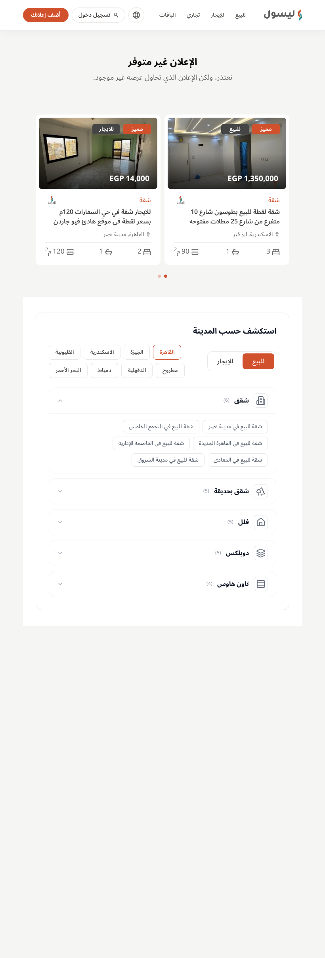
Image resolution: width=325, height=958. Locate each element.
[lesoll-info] (181, 200)
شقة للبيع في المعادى (238, 460)
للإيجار (217, 15)
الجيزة (136, 352)
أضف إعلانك (46, 15)
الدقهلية (137, 370)
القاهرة (167, 352)
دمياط (104, 370)
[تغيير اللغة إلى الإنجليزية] (136, 15)
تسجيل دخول (94, 15)
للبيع (240, 15)
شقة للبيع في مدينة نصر (235, 426)
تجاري (193, 15)
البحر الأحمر (68, 370)
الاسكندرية (102, 352)
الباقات (167, 15)
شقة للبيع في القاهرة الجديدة (230, 443)
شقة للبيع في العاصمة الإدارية (151, 443)
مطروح (170, 370)
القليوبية (64, 352)
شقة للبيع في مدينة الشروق (168, 460)
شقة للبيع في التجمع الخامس (161, 426)
